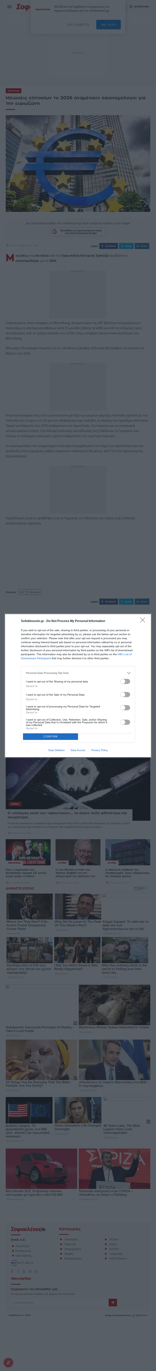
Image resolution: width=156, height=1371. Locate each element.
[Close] (143, 621)
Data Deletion (56, 750)
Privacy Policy (99, 750)
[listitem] (78, 673)
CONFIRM (51, 736)
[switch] (125, 681)
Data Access (78, 750)
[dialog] (78, 685)
